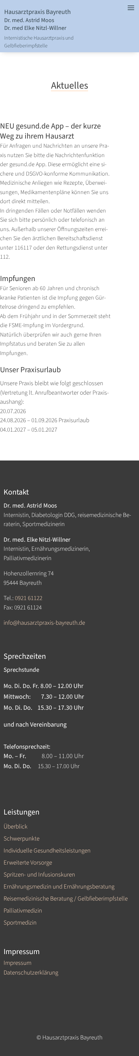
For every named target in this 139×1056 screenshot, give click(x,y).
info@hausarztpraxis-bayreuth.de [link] (44, 623)
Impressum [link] (17, 964)
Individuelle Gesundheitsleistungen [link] (47, 851)
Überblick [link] (15, 827)
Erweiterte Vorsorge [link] (28, 863)
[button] (131, 1015)
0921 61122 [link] (28, 598)
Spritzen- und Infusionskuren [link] (39, 875)
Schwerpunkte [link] (21, 839)
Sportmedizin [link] (20, 923)
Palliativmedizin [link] (23, 911)
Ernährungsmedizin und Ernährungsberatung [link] (59, 887)
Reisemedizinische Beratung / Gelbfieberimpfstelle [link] (66, 899)
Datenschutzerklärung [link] (31, 974)
